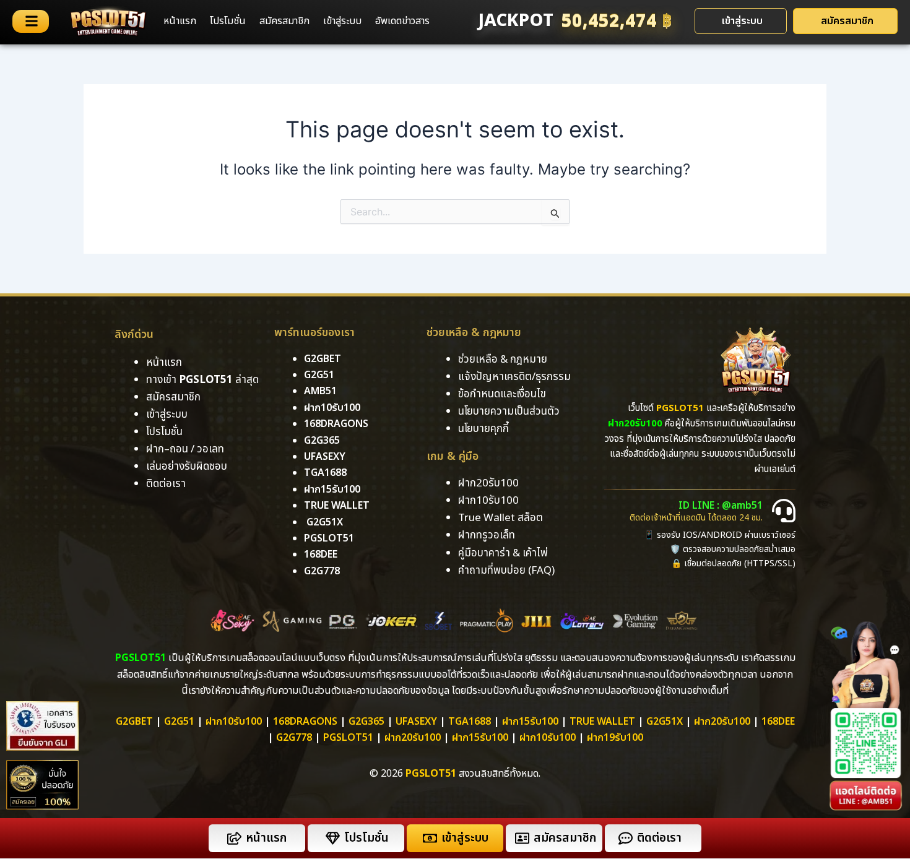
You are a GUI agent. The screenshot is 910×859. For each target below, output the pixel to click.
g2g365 (322, 440)
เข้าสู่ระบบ (342, 21)
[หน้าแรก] (234, 838)
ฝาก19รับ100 (615, 737)
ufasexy (324, 456)
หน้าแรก (179, 21)
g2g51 (319, 375)
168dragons (336, 424)
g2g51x (324, 522)
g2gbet (322, 359)
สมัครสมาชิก (284, 21)
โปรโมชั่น (228, 21)
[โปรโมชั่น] (333, 838)
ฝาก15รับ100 (332, 489)
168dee (778, 721)
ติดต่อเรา (166, 484)
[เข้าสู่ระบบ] (430, 838)
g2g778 (322, 571)
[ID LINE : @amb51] (783, 510)
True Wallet (337, 505)
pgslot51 (329, 538)
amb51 (320, 391)
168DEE (320, 554)
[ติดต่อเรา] (625, 838)
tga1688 (325, 472)
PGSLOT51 (348, 737)
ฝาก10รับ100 (332, 407)
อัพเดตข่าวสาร (402, 21)
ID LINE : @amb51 (720, 505)
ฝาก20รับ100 (722, 721)
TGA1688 (469, 721)
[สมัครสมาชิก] (522, 838)
